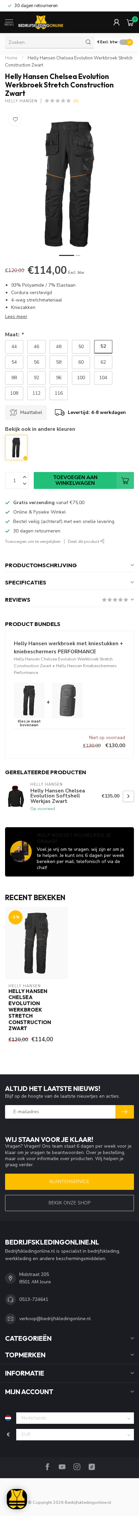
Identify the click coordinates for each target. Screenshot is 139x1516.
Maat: (14, 334)
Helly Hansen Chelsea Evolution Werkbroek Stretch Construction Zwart (29, 1010)
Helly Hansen (21, 101)
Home (11, 58)
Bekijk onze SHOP (69, 1203)
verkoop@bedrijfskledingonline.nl (55, 1318)
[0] (130, 22)
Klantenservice (69, 1181)
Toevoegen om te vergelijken (33, 541)
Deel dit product (84, 541)
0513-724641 (33, 1299)
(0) (76, 101)
